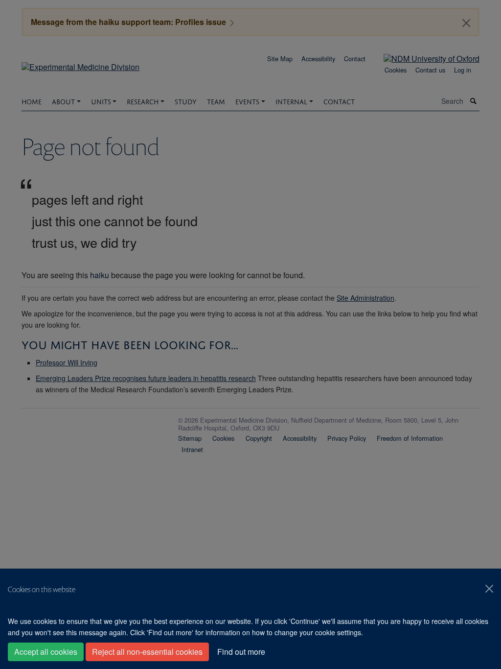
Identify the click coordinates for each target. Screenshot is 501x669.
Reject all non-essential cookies (147, 651)
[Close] (489, 589)
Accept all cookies (45, 651)
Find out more (241, 651)
